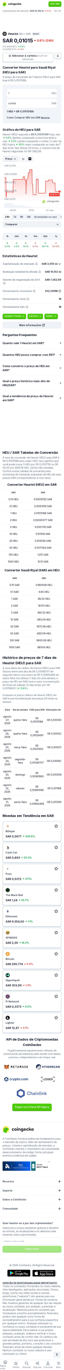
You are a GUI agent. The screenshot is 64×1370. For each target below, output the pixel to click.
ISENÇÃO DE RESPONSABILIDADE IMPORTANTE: (30, 1282)
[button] (32, 325)
